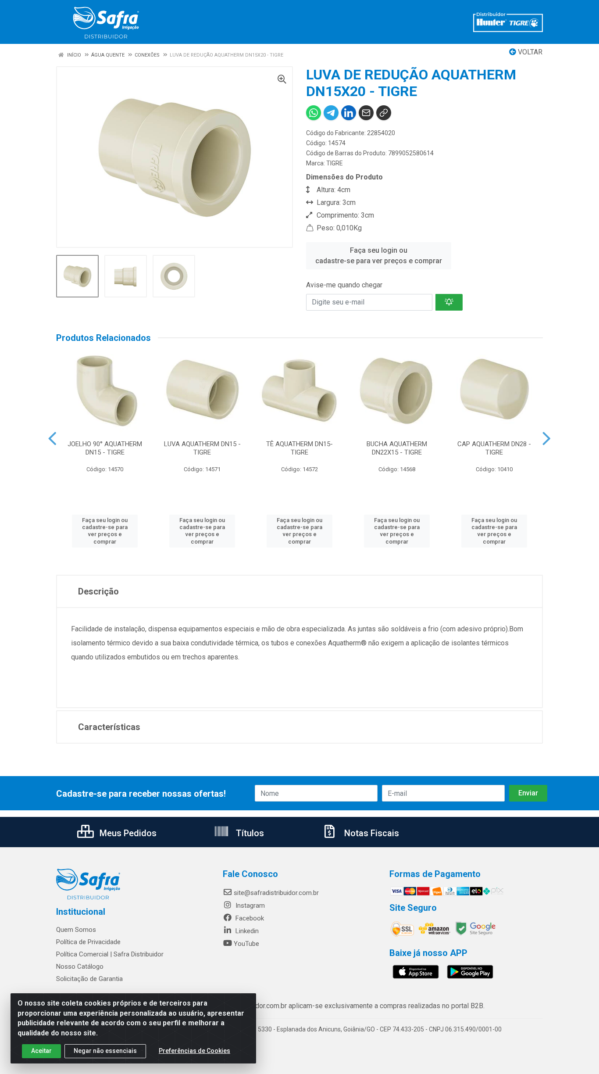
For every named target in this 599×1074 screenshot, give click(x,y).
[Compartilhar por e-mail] (366, 112)
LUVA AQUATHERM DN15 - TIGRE (202, 448)
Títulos (249, 833)
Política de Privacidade (88, 942)
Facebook (249, 918)
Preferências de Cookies (194, 1050)
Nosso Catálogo (79, 966)
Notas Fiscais (370, 833)
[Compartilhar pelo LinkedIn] (348, 112)
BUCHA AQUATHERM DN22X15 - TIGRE (397, 448)
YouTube (246, 944)
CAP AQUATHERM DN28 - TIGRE (494, 448)
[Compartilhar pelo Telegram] (331, 112)
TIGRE (334, 163)
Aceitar (41, 1050)
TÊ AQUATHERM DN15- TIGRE (299, 448)
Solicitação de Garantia (89, 979)
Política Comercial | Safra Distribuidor (110, 954)
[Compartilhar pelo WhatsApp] (313, 112)
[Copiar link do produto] (383, 112)
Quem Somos (76, 930)
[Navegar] (52, 439)
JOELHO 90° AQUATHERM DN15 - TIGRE (105, 448)
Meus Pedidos (127, 833)
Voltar (529, 52)
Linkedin (246, 931)
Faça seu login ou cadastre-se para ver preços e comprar (378, 255)
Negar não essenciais (105, 1050)
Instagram (249, 905)
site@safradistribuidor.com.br (276, 893)
